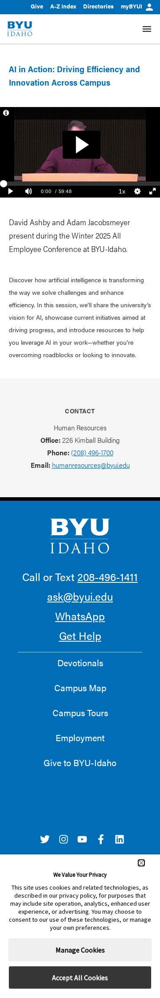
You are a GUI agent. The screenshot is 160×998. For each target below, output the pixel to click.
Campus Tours (80, 712)
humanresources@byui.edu (91, 465)
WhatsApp (80, 615)
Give (37, 6)
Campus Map (80, 687)
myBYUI (131, 6)
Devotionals (80, 662)
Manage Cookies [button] (80, 949)
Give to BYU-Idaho (80, 762)
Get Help (80, 635)
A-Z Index (63, 6)
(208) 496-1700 (92, 452)
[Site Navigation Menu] (147, 29)
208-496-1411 (107, 576)
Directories (98, 6)
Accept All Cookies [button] (80, 977)
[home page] (19, 28)
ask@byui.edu (80, 596)
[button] (141, 863)
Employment (80, 737)
